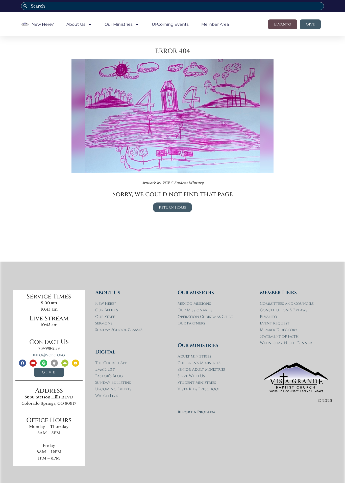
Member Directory (279, 330)
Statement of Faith (279, 336)
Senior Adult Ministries (202, 369)
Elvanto (268, 316)
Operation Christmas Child (205, 316)
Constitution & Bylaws (283, 310)
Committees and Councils (287, 303)
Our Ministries (119, 24)
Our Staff (105, 316)
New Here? (43, 24)
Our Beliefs (106, 310)
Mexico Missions (194, 303)
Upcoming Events (113, 389)
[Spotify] (43, 363)
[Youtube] (33, 363)
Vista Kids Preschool (199, 389)
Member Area (215, 24)
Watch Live (106, 395)
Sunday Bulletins (113, 382)
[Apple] (54, 363)
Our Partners (191, 323)
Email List (105, 369)
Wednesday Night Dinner (286, 343)
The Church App (111, 363)
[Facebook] (22, 363)
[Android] (64, 363)
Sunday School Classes (118, 330)
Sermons (103, 323)
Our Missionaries (195, 310)
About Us (75, 24)
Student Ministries (197, 382)
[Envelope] (75, 363)
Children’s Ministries (199, 363)
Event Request (274, 323)
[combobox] (172, 6)
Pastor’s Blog (109, 376)
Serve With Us (191, 376)
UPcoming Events (170, 24)
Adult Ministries (194, 356)
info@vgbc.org (49, 355)
